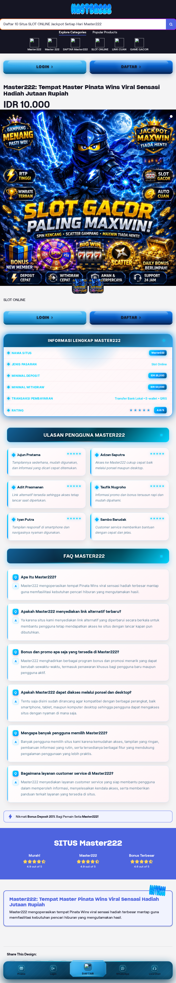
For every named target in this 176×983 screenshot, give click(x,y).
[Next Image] (172, 198)
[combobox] (83, 24)
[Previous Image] (3, 198)
